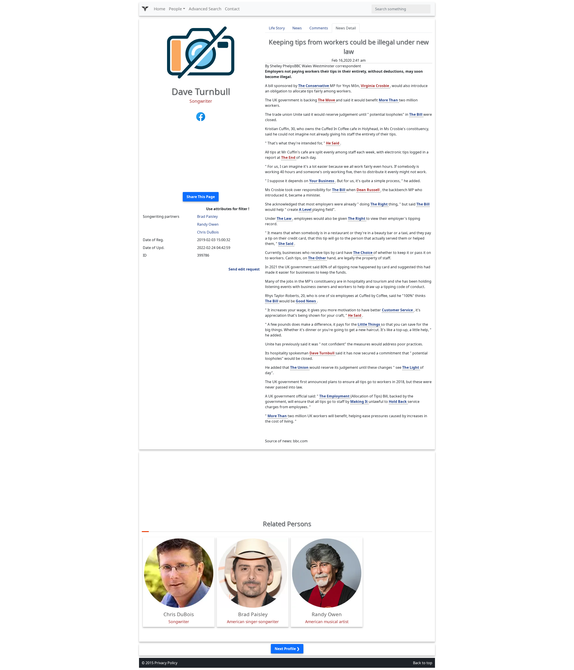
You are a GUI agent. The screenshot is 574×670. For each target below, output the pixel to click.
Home (159, 8)
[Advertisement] (201, 157)
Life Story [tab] (277, 28)
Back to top (422, 662)
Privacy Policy (165, 662)
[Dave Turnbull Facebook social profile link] (200, 116)
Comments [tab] (318, 28)
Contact (232, 8)
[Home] (145, 9)
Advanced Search (205, 8)
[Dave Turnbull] (200, 52)
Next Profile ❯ (287, 648)
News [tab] (297, 28)
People (175, 8)
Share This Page (201, 196)
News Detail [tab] (346, 28)
